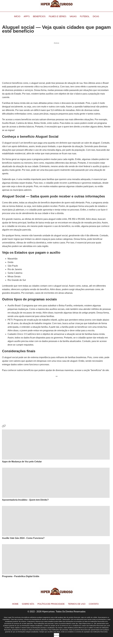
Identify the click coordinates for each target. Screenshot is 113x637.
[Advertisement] (56, 397)
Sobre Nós (28, 604)
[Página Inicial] (56, 5)
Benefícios (39, 16)
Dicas (96, 16)
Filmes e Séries (57, 16)
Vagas (73, 16)
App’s (27, 16)
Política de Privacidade (51, 604)
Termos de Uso (76, 604)
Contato (94, 604)
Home (15, 604)
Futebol (84, 16)
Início (17, 16)
